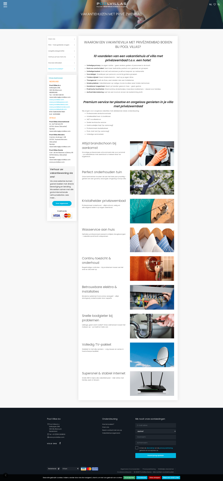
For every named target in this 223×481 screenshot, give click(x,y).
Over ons (51, 39)
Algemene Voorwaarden (130, 469)
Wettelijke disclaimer (166, 469)
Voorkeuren (141, 477)
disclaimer (151, 448)
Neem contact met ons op (112, 430)
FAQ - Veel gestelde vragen (58, 45)
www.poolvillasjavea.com (58, 102)
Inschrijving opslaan (156, 455)
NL (210, 4)
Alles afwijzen (154, 477)
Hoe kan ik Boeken (55, 63)
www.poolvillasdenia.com (58, 104)
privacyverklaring (166, 448)
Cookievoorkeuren (124, 472)
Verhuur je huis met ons (57, 57)
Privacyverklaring (149, 469)
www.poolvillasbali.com (58, 109)
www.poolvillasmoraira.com (59, 107)
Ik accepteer (129, 477)
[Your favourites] (215, 5)
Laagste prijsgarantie (56, 51)
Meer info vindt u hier (171, 477)
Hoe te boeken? (108, 424)
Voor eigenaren (62, 203)
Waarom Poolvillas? (55, 69)
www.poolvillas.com (56, 100)
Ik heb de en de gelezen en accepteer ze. (156, 449)
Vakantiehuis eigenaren (111, 433)
